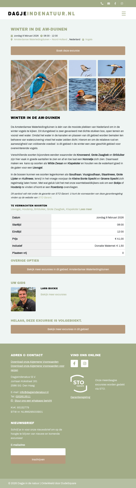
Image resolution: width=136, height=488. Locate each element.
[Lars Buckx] (23, 299)
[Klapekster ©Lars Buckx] (82, 68)
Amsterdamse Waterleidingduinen (31, 39)
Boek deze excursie (68, 50)
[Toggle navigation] (124, 13)
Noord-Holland (59, 39)
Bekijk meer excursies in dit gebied (68, 329)
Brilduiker (39, 209)
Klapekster (72, 209)
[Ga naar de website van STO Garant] (80, 383)
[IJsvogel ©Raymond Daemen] (39, 85)
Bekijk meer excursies (54, 294)
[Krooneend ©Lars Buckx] (82, 94)
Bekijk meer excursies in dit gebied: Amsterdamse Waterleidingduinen (68, 269)
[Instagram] (122, 3)
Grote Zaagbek (56, 209)
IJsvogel (16, 209)
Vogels (88, 39)
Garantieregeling (80, 397)
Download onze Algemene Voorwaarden (35, 361)
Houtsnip (27, 209)
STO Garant (44, 197)
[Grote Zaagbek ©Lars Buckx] (111, 68)
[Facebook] (115, 3)
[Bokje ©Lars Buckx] (111, 94)
